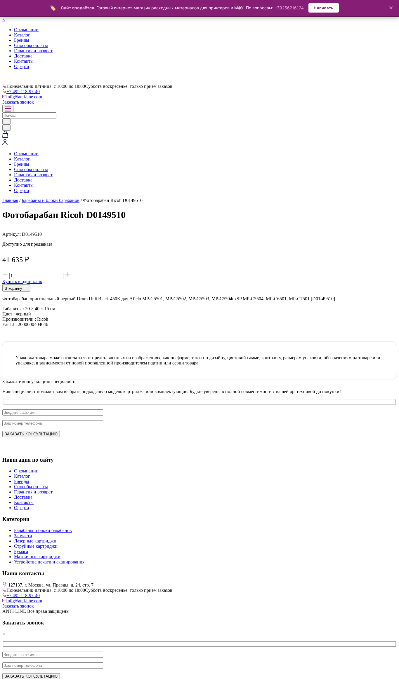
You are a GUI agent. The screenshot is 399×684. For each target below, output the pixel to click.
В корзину (14, 288)
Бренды (21, 40)
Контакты (24, 61)
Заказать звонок (18, 102)
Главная (10, 200)
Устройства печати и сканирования (49, 561)
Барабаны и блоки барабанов (50, 200)
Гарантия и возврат (33, 50)
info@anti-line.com (24, 96)
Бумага (21, 551)
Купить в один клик (22, 281)
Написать (323, 8)
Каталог (22, 34)
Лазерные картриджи (35, 540)
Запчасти (23, 535)
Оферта (21, 66)
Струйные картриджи (36, 546)
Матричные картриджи (37, 556)
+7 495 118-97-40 (23, 91)
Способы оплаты (31, 45)
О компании (26, 29)
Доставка (23, 55)
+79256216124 (289, 7)
